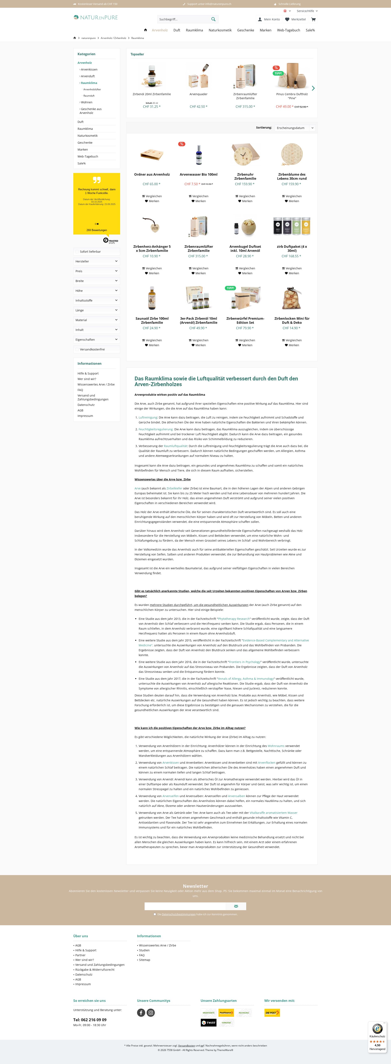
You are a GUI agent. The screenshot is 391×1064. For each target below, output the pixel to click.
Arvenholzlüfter (92, 89)
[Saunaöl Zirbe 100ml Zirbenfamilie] (152, 298)
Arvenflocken (267, 762)
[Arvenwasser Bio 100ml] (198, 154)
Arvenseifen (171, 796)
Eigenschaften (85, 339)
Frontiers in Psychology (244, 662)
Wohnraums (276, 746)
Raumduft (88, 95)
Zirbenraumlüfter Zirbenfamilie (245, 96)
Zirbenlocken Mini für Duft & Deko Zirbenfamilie (292, 320)
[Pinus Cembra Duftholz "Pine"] (292, 76)
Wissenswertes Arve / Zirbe (96, 384)
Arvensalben (236, 796)
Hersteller (82, 261)
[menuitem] (306, 10)
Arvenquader (199, 94)
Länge (80, 310)
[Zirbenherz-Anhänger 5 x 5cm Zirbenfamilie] (152, 226)
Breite (80, 281)
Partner (80, 955)
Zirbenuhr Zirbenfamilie (245, 176)
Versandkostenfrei (92, 349)
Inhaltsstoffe (84, 300)
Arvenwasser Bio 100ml (198, 174)
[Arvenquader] (198, 76)
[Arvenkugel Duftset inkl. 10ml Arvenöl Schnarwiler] (245, 226)
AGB (80, 410)
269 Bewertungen (97, 230)
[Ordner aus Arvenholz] (152, 154)
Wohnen (86, 102)
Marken (83, 149)
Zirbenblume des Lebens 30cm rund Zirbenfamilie (292, 176)
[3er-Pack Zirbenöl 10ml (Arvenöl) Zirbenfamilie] (198, 298)
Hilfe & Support (88, 373)
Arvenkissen (89, 69)
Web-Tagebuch (88, 156)
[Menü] (384, 1023)
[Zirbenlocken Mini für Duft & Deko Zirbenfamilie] (292, 298)
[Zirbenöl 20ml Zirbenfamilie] (152, 76)
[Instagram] (151, 1013)
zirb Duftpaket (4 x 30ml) (292, 249)
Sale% (82, 163)
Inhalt (79, 330)
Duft (80, 122)
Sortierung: (264, 127)
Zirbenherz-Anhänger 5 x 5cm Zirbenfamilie (152, 249)
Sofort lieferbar (90, 251)
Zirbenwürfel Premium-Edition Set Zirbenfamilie (245, 320)
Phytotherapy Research (234, 619)
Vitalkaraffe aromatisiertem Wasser (274, 813)
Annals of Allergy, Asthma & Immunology (246, 679)
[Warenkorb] (313, 19)
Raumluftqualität (175, 446)
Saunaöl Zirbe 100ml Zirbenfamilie (152, 320)
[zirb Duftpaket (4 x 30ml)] (292, 226)
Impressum (85, 416)
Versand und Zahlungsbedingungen (93, 397)
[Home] (145, 30)
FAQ (80, 390)
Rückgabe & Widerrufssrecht (94, 969)
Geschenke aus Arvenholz (91, 111)
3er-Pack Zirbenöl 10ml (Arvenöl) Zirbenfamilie (198, 320)
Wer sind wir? (87, 379)
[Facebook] (141, 1013)
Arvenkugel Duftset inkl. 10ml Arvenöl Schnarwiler (245, 249)
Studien (144, 950)
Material (81, 320)
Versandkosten (186, 1045)
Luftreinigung (148, 417)
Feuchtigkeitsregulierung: (156, 429)
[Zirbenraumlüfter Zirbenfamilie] (245, 76)
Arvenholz (85, 63)
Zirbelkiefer (174, 488)
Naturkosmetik (88, 136)
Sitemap (144, 960)
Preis (79, 271)
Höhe (79, 291)
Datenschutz (86, 405)
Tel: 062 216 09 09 (90, 1019)
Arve (138, 488)
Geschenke (85, 142)
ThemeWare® (225, 1050)
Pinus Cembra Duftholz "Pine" (292, 96)
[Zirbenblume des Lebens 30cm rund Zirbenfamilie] (292, 154)
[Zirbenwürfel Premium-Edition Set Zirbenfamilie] (245, 298)
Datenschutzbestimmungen (179, 914)
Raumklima (88, 83)
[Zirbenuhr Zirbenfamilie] (245, 154)
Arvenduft (87, 76)
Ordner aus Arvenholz (152, 174)
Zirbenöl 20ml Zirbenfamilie (152, 94)
